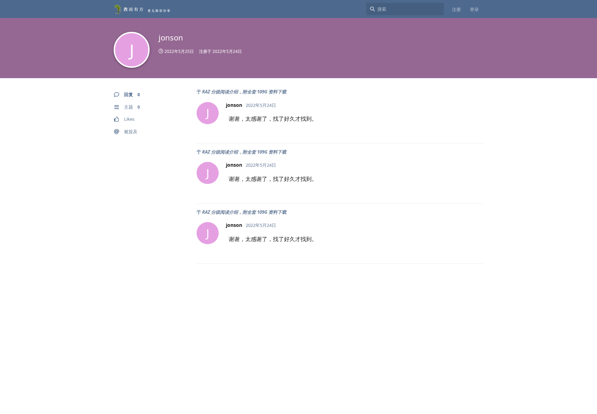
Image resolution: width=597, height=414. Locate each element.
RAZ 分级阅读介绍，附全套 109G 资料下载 (244, 92)
